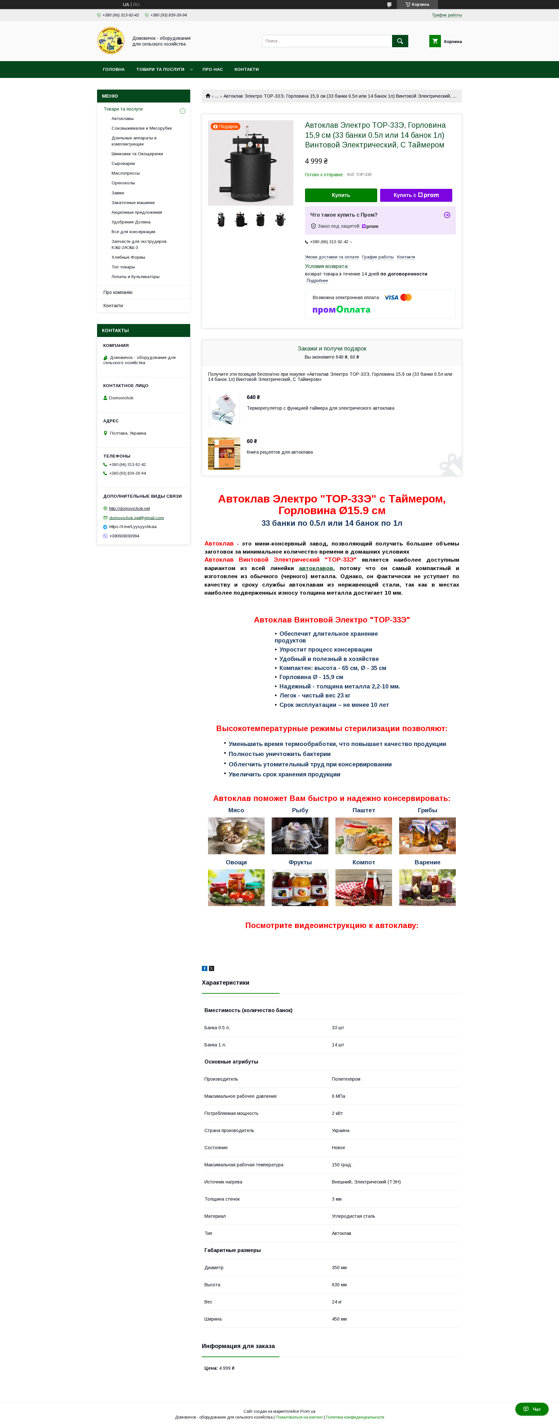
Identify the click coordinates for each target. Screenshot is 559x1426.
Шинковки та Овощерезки (137, 153)
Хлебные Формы (128, 257)
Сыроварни (123, 163)
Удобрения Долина (131, 222)
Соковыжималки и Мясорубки (142, 128)
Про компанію (118, 292)
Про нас (213, 69)
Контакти (247, 69)
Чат (537, 1409)
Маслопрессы (126, 173)
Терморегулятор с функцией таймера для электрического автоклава (320, 408)
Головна (114, 69)
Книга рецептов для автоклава (280, 452)
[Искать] (400, 41)
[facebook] (204, 969)
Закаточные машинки (133, 202)
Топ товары (123, 267)
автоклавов (316, 568)
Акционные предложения (137, 212)
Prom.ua (307, 1411)
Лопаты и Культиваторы (135, 276)
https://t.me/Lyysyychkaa (133, 526)
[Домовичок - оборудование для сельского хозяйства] (111, 52)
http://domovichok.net (129, 508)
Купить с (405, 195)
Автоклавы (123, 118)
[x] (211, 969)
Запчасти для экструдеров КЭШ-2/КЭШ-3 (139, 244)
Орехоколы (123, 182)
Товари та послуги (160, 69)
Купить (341, 195)
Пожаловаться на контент (299, 1417)
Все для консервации (133, 231)
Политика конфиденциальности (355, 1417)
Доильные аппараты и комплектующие (134, 140)
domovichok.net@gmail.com (136, 517)
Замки (118, 192)
